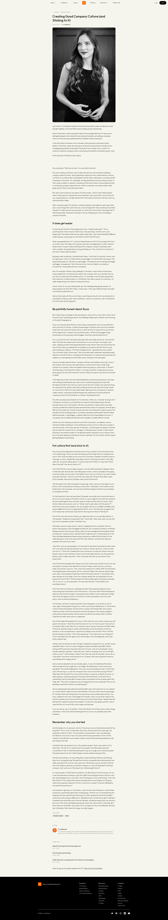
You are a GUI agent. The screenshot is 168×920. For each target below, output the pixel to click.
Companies (64, 3)
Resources (103, 3)
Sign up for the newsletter (93, 868)
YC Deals (101, 903)
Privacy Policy (121, 898)
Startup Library (103, 888)
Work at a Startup (84, 891)
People (119, 893)
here (100, 139)
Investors (101, 891)
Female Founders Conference (97, 126)
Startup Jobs (116, 3)
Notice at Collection (123, 901)
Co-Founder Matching (85, 893)
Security (120, 903)
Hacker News (102, 898)
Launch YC (101, 901)
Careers (120, 896)
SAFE (100, 896)
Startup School (83, 888)
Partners (92, 3)
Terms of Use (121, 905)
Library (76, 3)
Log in (156, 3)
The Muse (62, 146)
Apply (162, 3)
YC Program (82, 886)
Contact (120, 888)
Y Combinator (66, 24)
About (52, 3)
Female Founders (65, 12)
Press (119, 891)
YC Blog (120, 886)
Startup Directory (103, 886)
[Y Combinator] (84, 3)
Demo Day (101, 893)
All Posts (56, 12)
